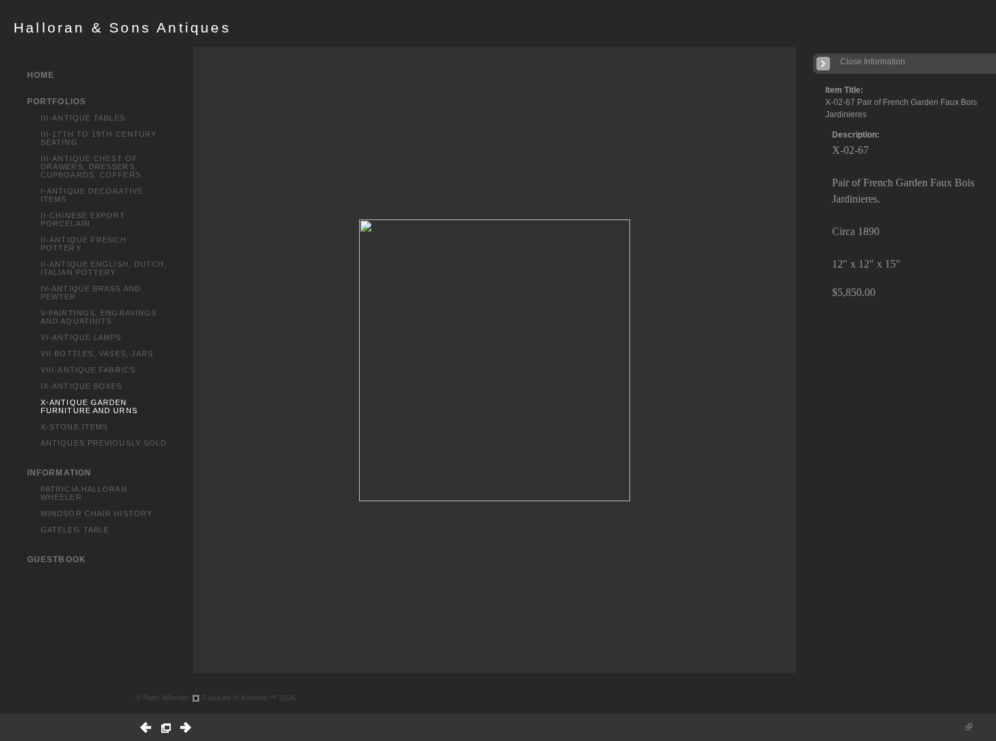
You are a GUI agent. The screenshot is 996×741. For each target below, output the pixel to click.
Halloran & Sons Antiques (122, 28)
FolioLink (217, 698)
